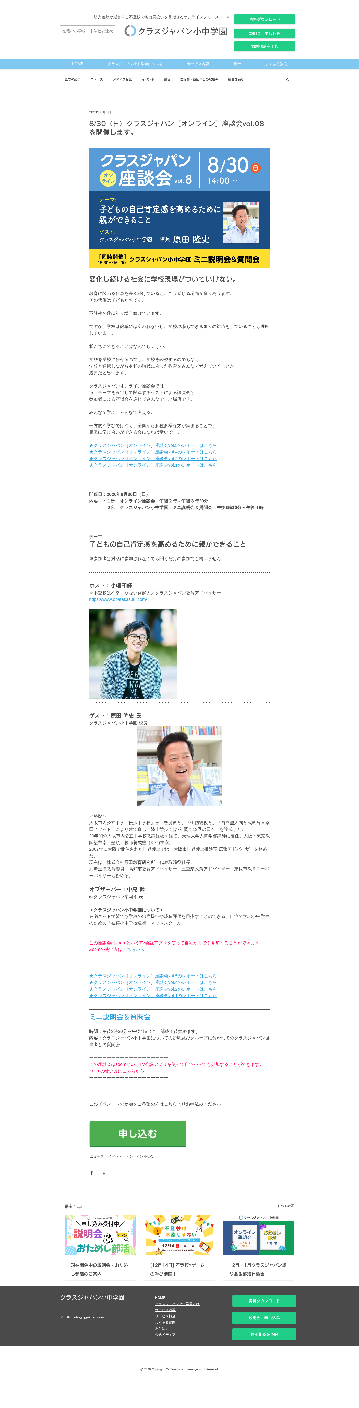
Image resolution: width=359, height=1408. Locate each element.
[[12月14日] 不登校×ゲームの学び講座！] (179, 1235)
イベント (148, 79)
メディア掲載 (122, 79)
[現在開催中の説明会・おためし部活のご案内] (100, 1235)
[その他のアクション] (267, 112)
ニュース (96, 79)
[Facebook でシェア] (91, 1173)
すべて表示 (285, 1206)
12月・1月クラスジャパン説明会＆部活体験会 (257, 1269)
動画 (167, 79)
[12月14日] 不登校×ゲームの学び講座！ (177, 1269)
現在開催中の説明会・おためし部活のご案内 (99, 1269)
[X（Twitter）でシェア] (103, 1173)
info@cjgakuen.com (89, 1317)
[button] (288, 79)
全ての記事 (73, 79)
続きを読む (236, 79)
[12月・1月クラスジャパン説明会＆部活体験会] (258, 1235)
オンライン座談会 (140, 1156)
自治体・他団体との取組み (199, 79)
